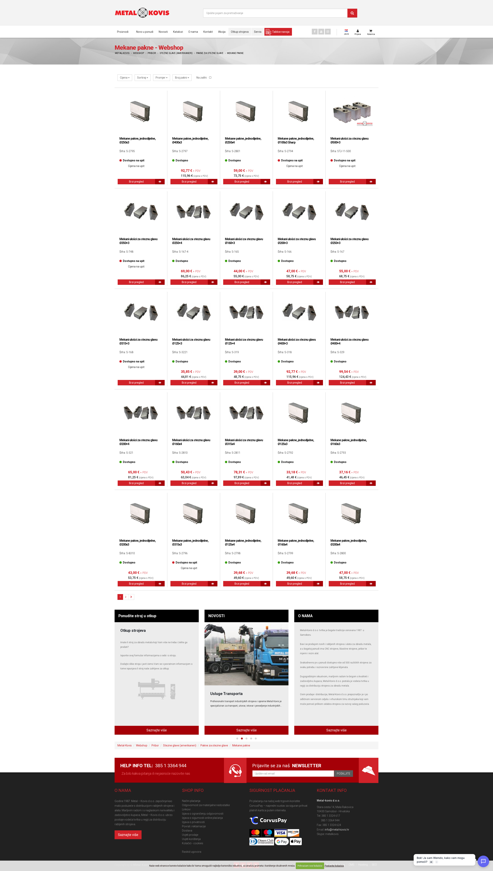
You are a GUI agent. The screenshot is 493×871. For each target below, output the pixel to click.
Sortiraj (142, 77)
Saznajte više (156, 730)
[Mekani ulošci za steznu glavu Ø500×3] (352, 111)
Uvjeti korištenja (191, 839)
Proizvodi (122, 31)
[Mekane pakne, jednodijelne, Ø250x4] (246, 111)
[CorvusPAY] (268, 820)
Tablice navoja (280, 31)
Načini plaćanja (191, 800)
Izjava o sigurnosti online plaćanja (202, 817)
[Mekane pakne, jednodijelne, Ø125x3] (299, 413)
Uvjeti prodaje (190, 834)
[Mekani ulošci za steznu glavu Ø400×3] (299, 312)
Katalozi (178, 31)
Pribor (152, 53)
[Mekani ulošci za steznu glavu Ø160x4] (194, 413)
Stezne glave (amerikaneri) (176, 53)
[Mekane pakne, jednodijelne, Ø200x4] (352, 513)
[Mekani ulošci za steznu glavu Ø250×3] (352, 212)
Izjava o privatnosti (193, 822)
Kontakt (208, 31)
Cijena (124, 77)
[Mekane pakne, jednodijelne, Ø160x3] (352, 413)
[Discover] (293, 833)
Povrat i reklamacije (194, 826)
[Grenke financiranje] (247, 653)
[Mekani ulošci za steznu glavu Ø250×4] (194, 212)
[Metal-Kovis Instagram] (328, 31)
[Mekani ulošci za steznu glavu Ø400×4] (352, 312)
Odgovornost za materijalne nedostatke (206, 805)
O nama (193, 31)
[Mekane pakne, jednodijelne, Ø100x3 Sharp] (299, 111)
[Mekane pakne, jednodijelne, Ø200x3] (141, 513)
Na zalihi (201, 77)
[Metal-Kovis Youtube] (321, 31)
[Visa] (280, 833)
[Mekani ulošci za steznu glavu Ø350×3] (141, 212)
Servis (258, 31)
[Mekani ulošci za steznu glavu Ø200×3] (299, 212)
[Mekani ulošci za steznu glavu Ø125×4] (246, 312)
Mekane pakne (235, 53)
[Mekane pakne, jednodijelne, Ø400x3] (194, 111)
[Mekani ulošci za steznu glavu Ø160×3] (246, 212)
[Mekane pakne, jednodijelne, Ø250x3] (141, 111)
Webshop (138, 53)
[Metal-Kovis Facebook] (315, 31)
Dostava (187, 830)
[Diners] (262, 841)
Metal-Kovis (122, 53)
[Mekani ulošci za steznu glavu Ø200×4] (141, 413)
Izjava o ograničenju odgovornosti (202, 813)
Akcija (222, 31)
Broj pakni (181, 77)
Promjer (161, 77)
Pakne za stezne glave (209, 53)
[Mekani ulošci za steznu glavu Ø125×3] (194, 312)
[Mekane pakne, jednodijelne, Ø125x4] (246, 513)
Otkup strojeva (240, 31)
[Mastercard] (255, 833)
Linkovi (186, 809)
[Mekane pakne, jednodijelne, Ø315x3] (194, 513)
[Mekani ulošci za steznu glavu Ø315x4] (246, 413)
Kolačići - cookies (192, 843)
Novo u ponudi (144, 31)
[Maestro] (268, 833)
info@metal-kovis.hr (337, 829)
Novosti (163, 31)
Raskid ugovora (191, 851)
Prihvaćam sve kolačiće (310, 865)
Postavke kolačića (334, 865)
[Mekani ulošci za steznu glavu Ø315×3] (141, 312)
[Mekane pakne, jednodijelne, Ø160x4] (299, 513)
